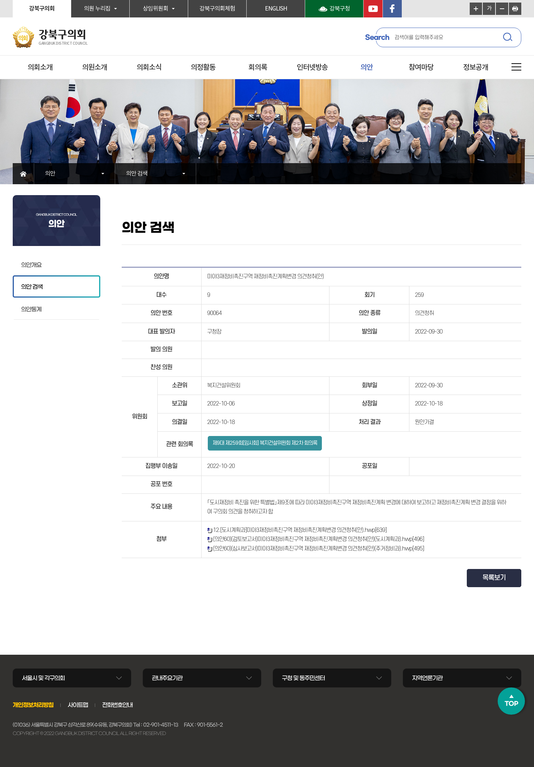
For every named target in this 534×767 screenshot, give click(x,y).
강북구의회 (41, 8)
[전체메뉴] (516, 68)
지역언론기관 (427, 678)
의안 (366, 67)
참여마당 (421, 67)
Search (377, 37)
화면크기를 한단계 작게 (502, 9)
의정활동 (203, 67)
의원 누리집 (97, 8)
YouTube (373, 8)
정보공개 (475, 67)
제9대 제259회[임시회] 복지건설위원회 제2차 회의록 (265, 443)
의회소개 (40, 67)
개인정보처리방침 (33, 705)
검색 (508, 38)
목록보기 (494, 578)
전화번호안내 (117, 705)
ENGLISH (276, 8)
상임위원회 (155, 8)
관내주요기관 (167, 678)
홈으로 (23, 173)
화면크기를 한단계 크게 (476, 9)
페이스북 (392, 8)
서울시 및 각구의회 (43, 678)
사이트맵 (78, 705)
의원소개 (94, 67)
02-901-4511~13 (160, 724)
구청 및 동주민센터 (303, 678)
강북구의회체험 (217, 8)
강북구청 (339, 8)
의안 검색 (136, 173)
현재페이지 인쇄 (515, 9)
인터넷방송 (312, 67)
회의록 (257, 67)
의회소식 (149, 67)
